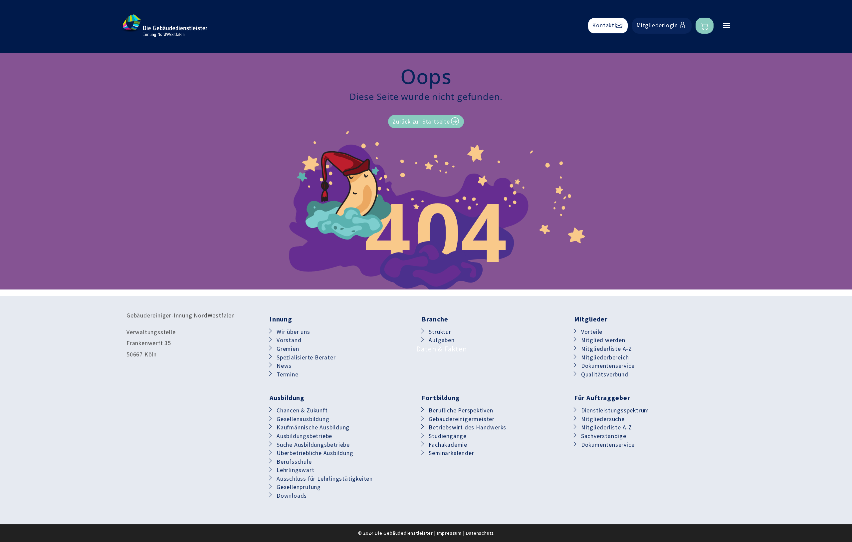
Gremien (288, 348)
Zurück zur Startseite (421, 121)
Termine (288, 374)
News (284, 365)
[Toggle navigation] (726, 25)
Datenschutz (480, 533)
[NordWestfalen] (165, 26)
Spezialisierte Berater (306, 357)
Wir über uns (293, 331)
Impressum (449, 533)
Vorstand (289, 340)
